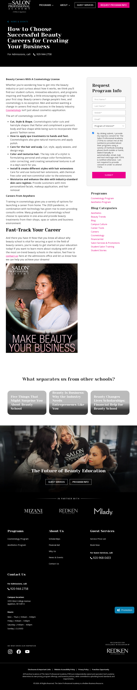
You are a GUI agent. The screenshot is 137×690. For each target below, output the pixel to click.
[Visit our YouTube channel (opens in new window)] (27, 651)
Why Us (52, 551)
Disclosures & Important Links (39, 669)
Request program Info (114, 5)
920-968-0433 (107, 558)
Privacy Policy (83, 669)
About (64, 5)
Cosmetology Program (102, 198)
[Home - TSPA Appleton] (19, 5)
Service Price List (98, 538)
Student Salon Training (102, 246)
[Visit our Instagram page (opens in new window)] (10, 651)
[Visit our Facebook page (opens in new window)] (18, 651)
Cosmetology (13, 110)
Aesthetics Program (101, 202)
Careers (95, 231)
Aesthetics (96, 213)
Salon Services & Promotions (105, 242)
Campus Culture (99, 224)
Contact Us (54, 563)
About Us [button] (56, 531)
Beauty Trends (98, 216)
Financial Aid (97, 239)
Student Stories (98, 250)
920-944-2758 (19, 589)
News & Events (18, 21)
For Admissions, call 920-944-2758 (29, 54)
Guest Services (85, 5)
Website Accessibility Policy (64, 669)
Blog (93, 220)
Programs (45, 5)
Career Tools (97, 227)
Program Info (81, 481)
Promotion (126, 610)
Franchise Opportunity (100, 669)
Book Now (95, 545)
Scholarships (54, 538)
